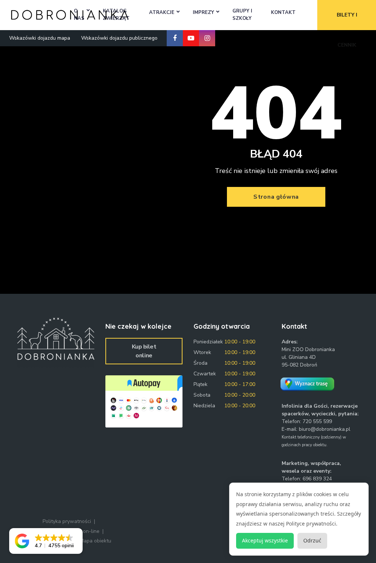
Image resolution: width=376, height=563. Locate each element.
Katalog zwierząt (116, 15)
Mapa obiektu (95, 540)
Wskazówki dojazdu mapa (39, 38)
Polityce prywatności (311, 523)
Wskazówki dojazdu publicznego (119, 38)
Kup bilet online (144, 351)
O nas (79, 15)
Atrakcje (161, 12)
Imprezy (203, 12)
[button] (46, 541)
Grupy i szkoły (242, 15)
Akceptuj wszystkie (265, 540)
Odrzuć (312, 540)
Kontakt (283, 12)
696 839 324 (317, 478)
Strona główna (276, 197)
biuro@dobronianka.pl (324, 429)
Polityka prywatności (67, 521)
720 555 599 (317, 421)
